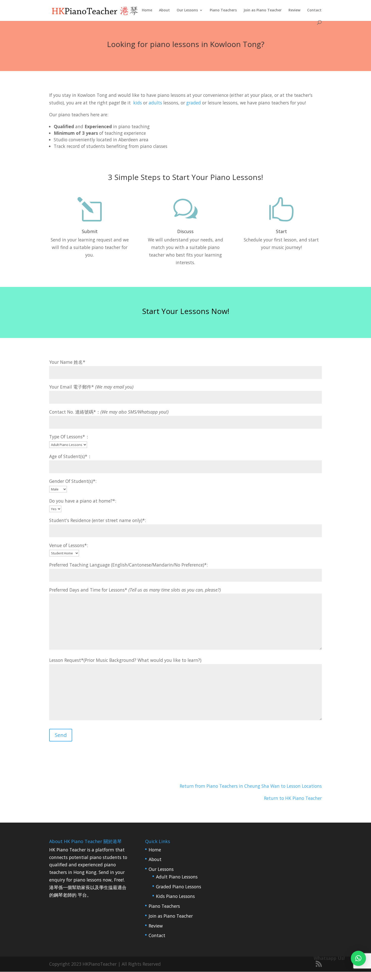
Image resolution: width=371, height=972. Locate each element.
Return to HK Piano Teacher (293, 798)
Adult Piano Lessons (177, 877)
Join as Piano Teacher (263, 10)
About (164, 10)
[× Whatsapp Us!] (358, 958)
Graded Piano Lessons (178, 887)
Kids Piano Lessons (175, 896)
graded (193, 103)
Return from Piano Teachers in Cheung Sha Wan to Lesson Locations (251, 786)
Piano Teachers (223, 10)
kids (137, 103)
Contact (314, 10)
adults (155, 103)
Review (294, 10)
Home (147, 10)
